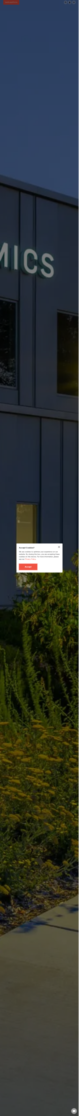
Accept (28, 567)
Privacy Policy (30, 559)
